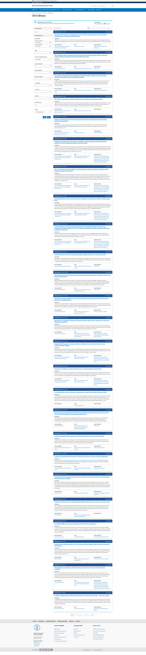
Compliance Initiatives (51, 621)
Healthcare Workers (103, 90)
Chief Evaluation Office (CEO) (41, 13)
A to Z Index (76, 637)
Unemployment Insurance (79, 46)
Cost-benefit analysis (66, 110)
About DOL (76, 629)
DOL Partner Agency (39, 76)
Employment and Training (86, 68)
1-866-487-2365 (37, 644)
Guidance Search (77, 631)
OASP (33, 13)
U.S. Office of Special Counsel (60, 641)
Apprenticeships (77, 68)
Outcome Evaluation (58, 156)
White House (56, 629)
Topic (36, 50)
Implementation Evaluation (59, 46)
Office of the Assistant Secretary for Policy (42, 5)
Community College (78, 156)
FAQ (91, 5)
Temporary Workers (98, 586)
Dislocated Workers (103, 46)
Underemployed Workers (98, 160)
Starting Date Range (39, 40)
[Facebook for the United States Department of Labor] (40, 650)
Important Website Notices (98, 635)
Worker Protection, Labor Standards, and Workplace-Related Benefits (80, 427)
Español (75, 633)
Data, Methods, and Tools (86, 110)
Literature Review (57, 110)
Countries (37, 95)
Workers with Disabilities (102, 161)
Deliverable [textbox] (38, 59)
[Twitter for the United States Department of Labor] (43, 650)
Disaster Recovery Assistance (60, 631)
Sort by (36, 109)
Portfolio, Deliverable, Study (41, 56)
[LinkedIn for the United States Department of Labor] (49, 650)
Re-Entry (76, 356)
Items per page (38, 102)
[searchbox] (42, 52)
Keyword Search (38, 28)
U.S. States (37, 89)
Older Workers (106, 585)
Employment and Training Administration (87, 81)
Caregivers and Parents (104, 156)
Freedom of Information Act (99, 629)
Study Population (38, 70)
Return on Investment (58, 112)
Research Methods (38, 63)
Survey (64, 156)
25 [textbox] (36, 105)
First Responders (105, 335)
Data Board (71, 621)
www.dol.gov (36, 645)
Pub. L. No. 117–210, (77, 599)
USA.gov (56, 635)
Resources (78, 621)
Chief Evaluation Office (62, 621)
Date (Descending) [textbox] (39, 112)
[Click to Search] (112, 6)
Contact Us (95, 5)
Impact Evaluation (58, 90)
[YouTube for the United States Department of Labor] (51, 650)
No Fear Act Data (57, 639)
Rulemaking (41, 621)
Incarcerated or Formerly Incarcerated (101, 159)
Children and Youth (103, 311)
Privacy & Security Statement (99, 631)
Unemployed (96, 47)
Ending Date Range (38, 44)
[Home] (37, 627)
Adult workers (96, 46)
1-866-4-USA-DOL (37, 643)
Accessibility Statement (98, 639)
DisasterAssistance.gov (59, 633)
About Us (35, 621)
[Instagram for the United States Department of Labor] (46, 650)
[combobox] (43, 53)
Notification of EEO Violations (60, 637)
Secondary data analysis (62, 47)
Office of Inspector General (79, 635)
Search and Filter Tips (43, 23)
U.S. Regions (37, 83)
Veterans (101, 132)
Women (95, 161)
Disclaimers (95, 633)
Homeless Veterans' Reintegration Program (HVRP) (66, 124)
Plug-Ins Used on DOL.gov (98, 637)
